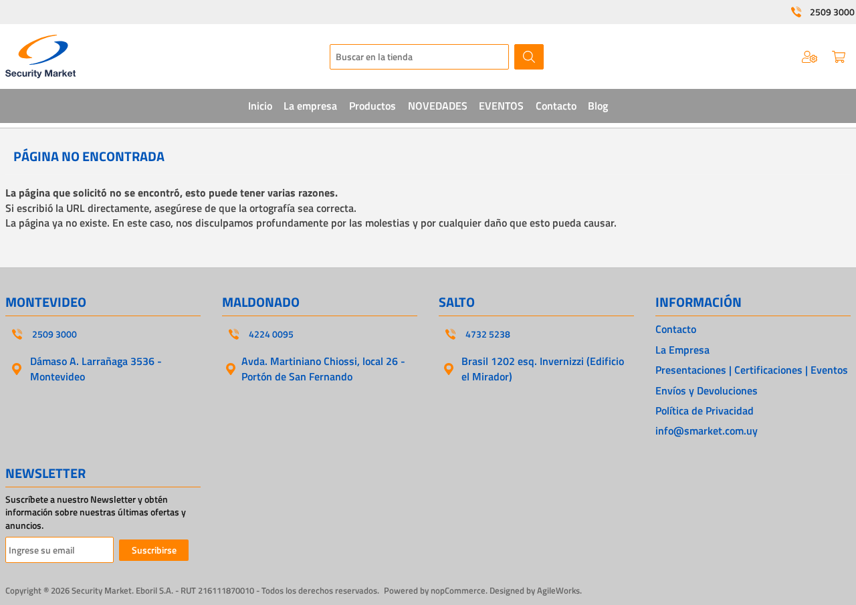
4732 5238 (487, 334)
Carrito (839, 57)
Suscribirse (154, 550)
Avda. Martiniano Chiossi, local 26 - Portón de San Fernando (323, 368)
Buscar (529, 57)
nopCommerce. (459, 590)
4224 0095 (271, 334)
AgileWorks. (559, 590)
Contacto (675, 329)
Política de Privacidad (704, 410)
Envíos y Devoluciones (706, 390)
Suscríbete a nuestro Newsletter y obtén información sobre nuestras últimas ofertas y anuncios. (95, 512)
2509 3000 (832, 12)
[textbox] (419, 57)
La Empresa (682, 349)
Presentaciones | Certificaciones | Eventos (751, 369)
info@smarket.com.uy (706, 430)
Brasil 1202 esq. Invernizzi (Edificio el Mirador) (542, 368)
